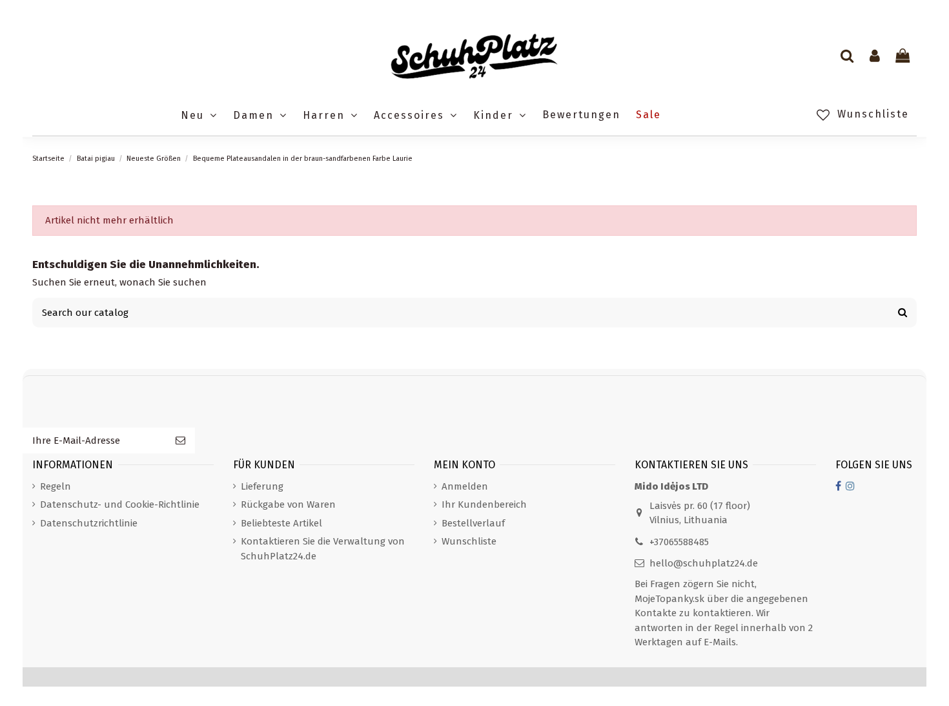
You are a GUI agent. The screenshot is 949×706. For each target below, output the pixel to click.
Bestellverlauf (473, 523)
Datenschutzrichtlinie (89, 523)
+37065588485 (679, 542)
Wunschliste (469, 541)
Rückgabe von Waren (288, 504)
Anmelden (465, 486)
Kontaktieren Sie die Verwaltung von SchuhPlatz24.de (323, 548)
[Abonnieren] (180, 441)
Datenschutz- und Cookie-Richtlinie (119, 504)
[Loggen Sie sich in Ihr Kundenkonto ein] (875, 56)
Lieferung (262, 486)
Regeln (55, 486)
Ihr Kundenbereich (484, 504)
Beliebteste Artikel (281, 523)
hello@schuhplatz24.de (703, 563)
